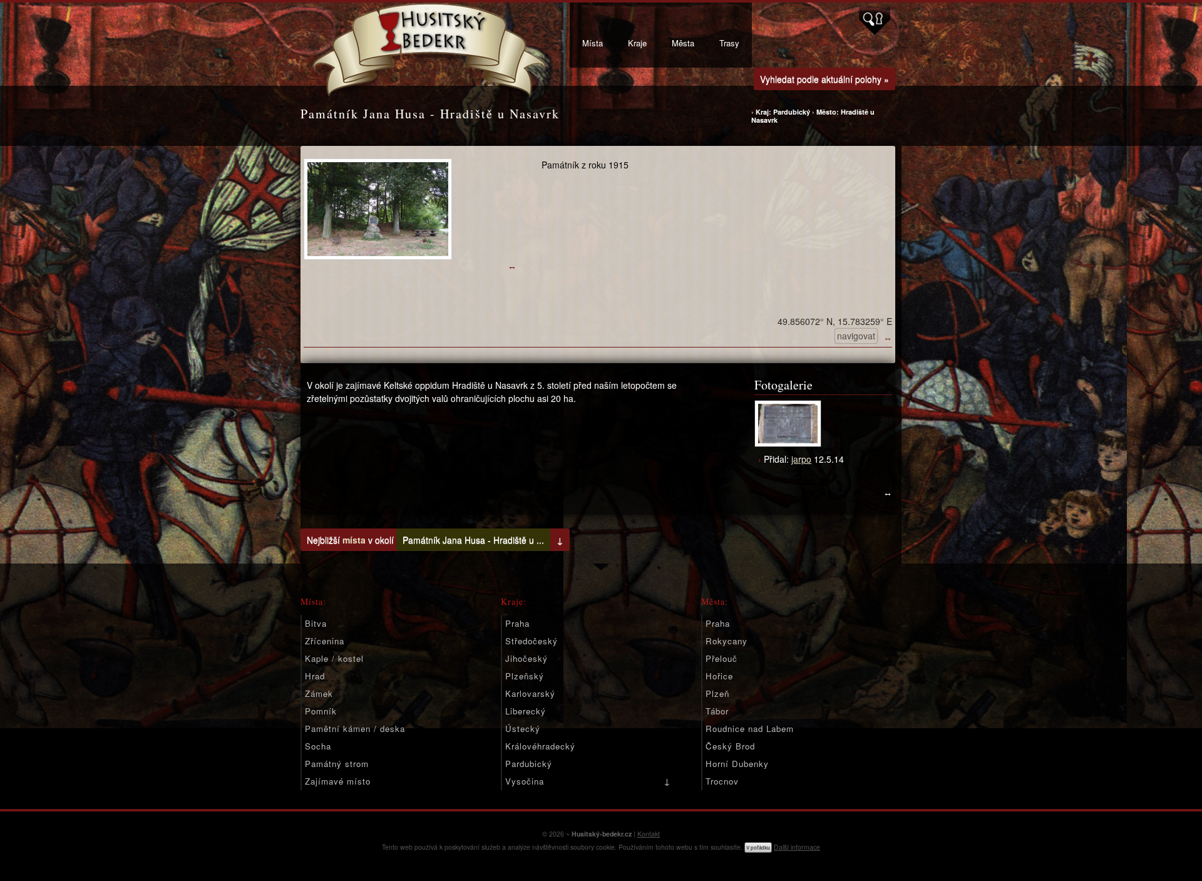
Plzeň (717, 693)
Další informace (797, 847)
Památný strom (337, 764)
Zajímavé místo (338, 781)
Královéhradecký (540, 746)
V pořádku (758, 847)
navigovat (856, 335)
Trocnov (722, 781)
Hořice (719, 676)
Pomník (321, 711)
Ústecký (522, 728)
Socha (318, 746)
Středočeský (531, 641)
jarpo (801, 459)
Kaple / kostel (334, 658)
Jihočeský (526, 658)
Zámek (319, 693)
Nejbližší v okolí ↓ (435, 539)
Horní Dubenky (737, 764)
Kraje (637, 43)
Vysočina (524, 781)
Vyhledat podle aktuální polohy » (824, 79)
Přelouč (721, 658)
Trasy (729, 43)
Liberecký (525, 711)
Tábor (717, 711)
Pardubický (528, 764)
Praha (517, 623)
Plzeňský (524, 676)
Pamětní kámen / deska (355, 728)
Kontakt (648, 833)
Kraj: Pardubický (784, 111)
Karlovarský (530, 693)
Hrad (315, 676)
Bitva (316, 623)
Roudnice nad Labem (750, 728)
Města (683, 43)
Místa (592, 43)
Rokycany (726, 641)
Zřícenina (324, 641)
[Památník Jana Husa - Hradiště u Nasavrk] (410, 209)
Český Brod (730, 746)
